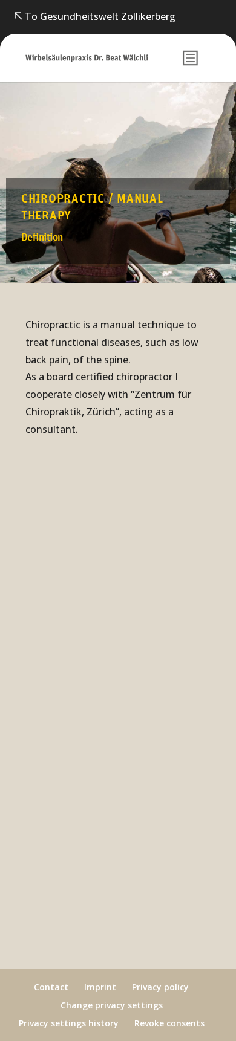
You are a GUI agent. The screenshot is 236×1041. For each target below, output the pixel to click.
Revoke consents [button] (169, 1023)
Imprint (100, 987)
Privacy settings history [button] (69, 1023)
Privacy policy (160, 987)
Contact (51, 987)
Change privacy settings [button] (112, 1005)
